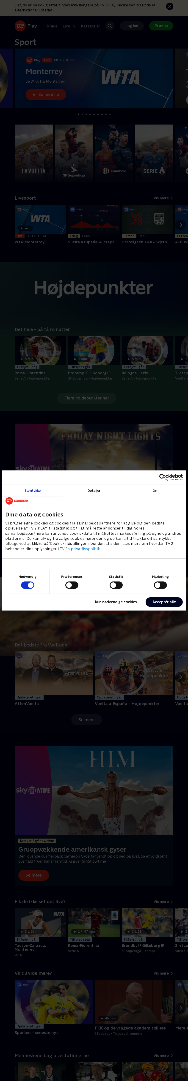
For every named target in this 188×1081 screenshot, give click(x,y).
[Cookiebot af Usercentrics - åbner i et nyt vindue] (163, 477)
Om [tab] (155, 490)
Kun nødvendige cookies (116, 602)
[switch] (71, 585)
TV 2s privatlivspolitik (80, 549)
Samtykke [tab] (33, 490)
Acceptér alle (164, 602)
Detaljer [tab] (94, 490)
